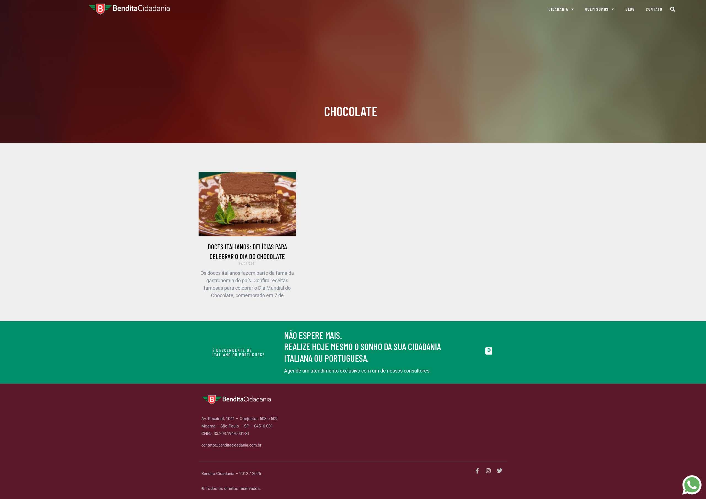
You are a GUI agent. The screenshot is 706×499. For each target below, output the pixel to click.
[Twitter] (500, 471)
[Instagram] (488, 471)
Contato (654, 9)
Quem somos (597, 9)
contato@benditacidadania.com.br (231, 445)
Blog (630, 9)
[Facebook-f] (477, 471)
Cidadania (558, 9)
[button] (672, 9)
